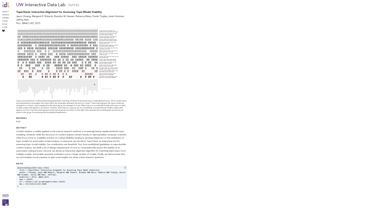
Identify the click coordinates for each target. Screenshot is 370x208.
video (5, 21)
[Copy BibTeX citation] (125, 167)
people (5, 15)
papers (5, 18)
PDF (18, 121)
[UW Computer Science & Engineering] (5, 202)
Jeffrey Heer (22, 19)
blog (5, 24)
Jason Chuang (23, 16)
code (5, 27)
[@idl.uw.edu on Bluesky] (3, 30)
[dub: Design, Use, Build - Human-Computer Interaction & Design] (5, 196)
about (5, 12)
